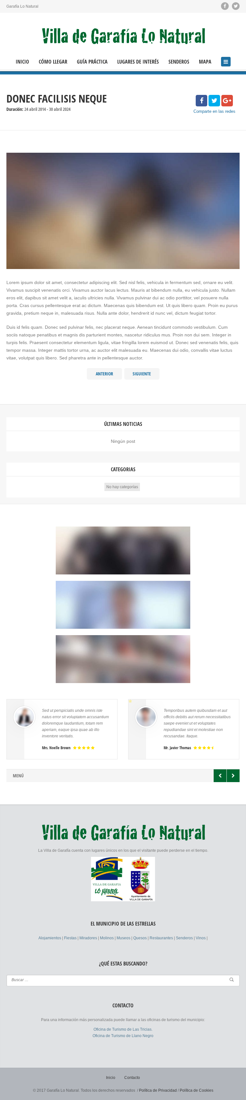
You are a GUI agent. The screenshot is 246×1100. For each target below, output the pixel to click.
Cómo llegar (53, 61)
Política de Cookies (196, 1090)
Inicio (22, 61)
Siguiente (142, 374)
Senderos (178, 61)
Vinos (201, 938)
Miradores (88, 938)
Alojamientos (50, 938)
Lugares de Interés (138, 61)
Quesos (140, 938)
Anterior (104, 374)
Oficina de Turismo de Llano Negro (123, 1036)
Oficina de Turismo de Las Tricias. (123, 1029)
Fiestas (71, 938)
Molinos (107, 938)
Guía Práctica (92, 61)
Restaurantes (162, 938)
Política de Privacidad (158, 1090)
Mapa (205, 61)
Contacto (132, 1077)
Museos (124, 938)
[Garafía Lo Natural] (123, 36)
